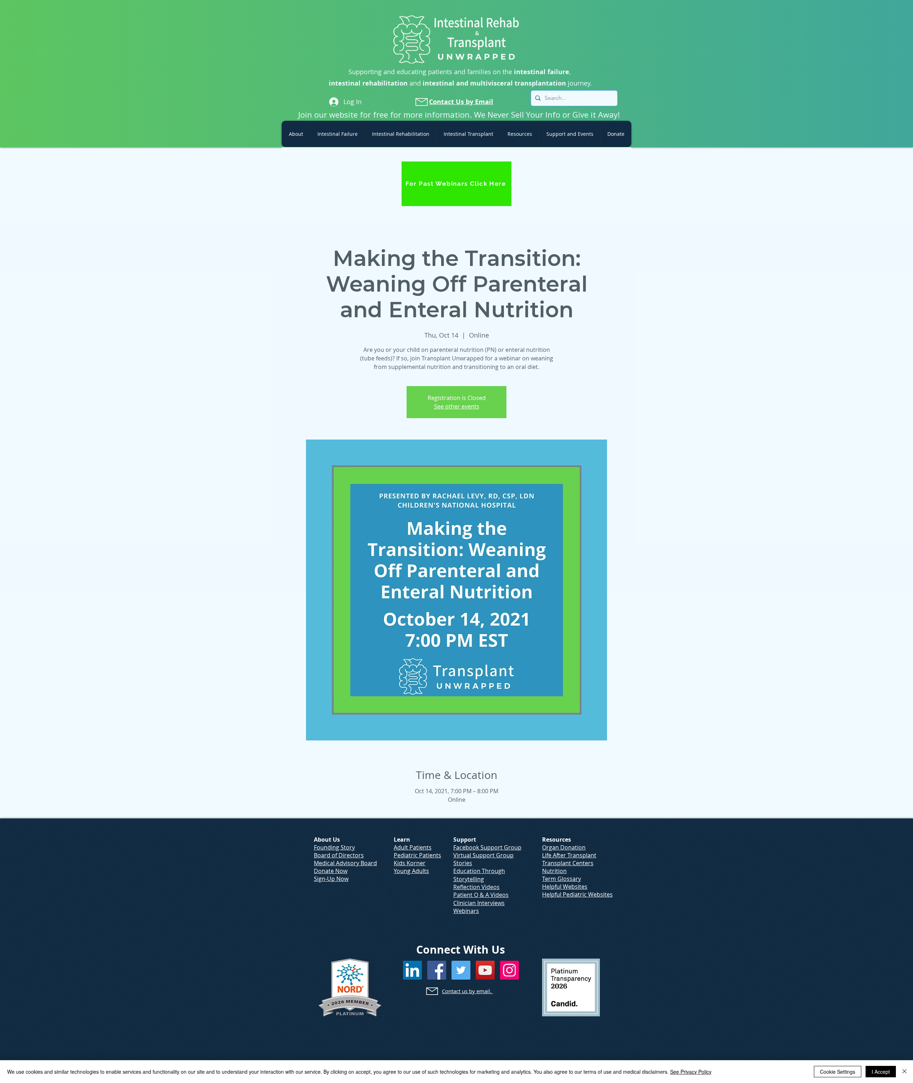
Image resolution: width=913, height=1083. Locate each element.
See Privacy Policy (690, 1071)
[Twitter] (461, 970)
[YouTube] (485, 970)
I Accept (881, 1071)
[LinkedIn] (412, 970)
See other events (456, 406)
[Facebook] (436, 970)
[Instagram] (509, 970)
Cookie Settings (837, 1071)
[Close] (904, 1071)
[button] (296, 134)
